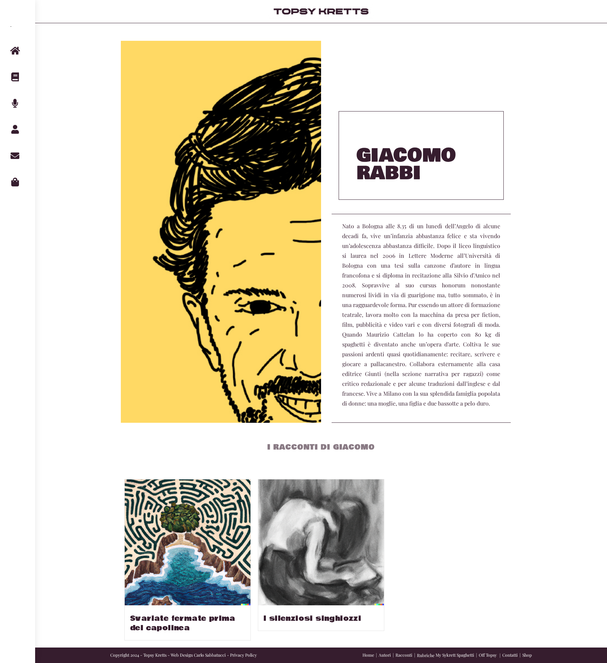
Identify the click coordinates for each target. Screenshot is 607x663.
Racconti (404, 655)
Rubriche (426, 655)
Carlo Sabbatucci (210, 655)
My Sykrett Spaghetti (455, 655)
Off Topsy (488, 655)
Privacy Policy (243, 655)
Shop (527, 655)
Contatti (510, 655)
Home (368, 655)
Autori (385, 655)
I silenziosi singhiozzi (312, 618)
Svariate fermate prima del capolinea (182, 623)
